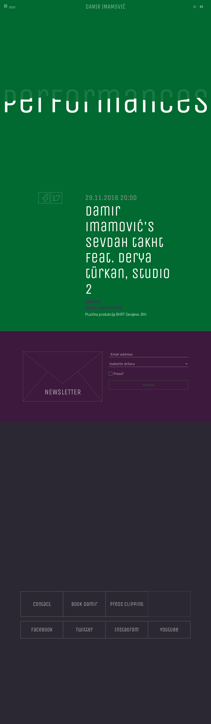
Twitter (84, 629)
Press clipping (126, 604)
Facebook (42, 629)
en (201, 7)
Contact (42, 604)
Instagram (127, 629)
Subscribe (148, 385)
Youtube (169, 629)
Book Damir (84, 604)
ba (194, 7)
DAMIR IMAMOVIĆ (105, 6)
